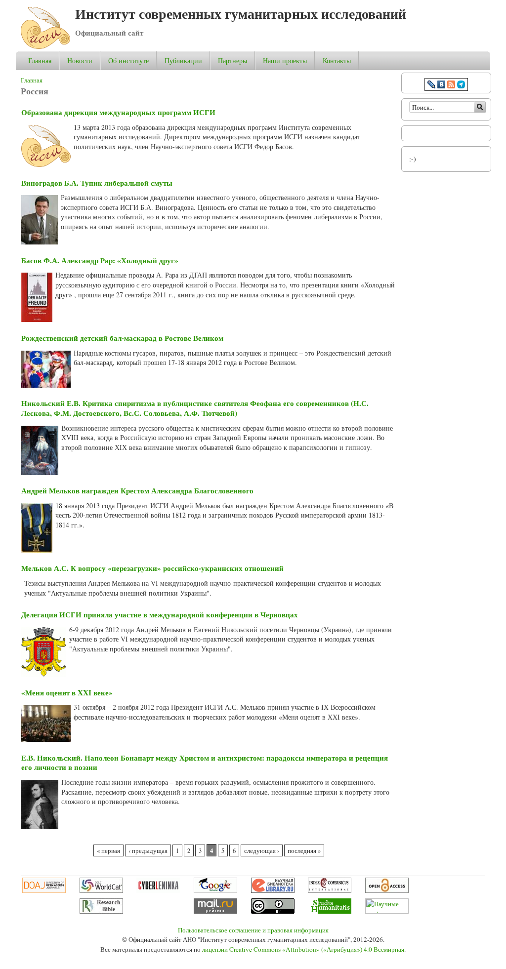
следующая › (261, 851)
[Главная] (45, 46)
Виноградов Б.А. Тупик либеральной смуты (96, 182)
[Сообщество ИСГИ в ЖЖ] (431, 85)
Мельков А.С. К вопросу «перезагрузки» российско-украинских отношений (152, 568)
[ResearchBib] (101, 911)
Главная (39, 60)
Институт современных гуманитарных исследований (240, 13)
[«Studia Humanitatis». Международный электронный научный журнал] (329, 911)
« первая (108, 851)
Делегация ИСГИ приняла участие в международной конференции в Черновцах (159, 614)
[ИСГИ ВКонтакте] (441, 85)
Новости (79, 60)
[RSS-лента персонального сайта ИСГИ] (451, 85)
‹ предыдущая (148, 851)
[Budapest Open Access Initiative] (387, 890)
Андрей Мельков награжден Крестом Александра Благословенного (137, 490)
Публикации (183, 60)
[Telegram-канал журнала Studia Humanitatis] (461, 85)
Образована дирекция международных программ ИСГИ (118, 112)
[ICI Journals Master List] (329, 890)
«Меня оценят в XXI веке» (67, 692)
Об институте (128, 61)
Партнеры (232, 60)
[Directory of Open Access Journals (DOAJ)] (44, 890)
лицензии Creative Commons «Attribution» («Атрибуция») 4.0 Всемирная (303, 949)
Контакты (337, 60)
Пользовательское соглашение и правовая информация (253, 930)
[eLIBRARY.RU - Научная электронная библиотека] (273, 890)
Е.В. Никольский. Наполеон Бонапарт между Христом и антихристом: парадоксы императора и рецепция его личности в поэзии (204, 762)
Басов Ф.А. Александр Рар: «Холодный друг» (99, 260)
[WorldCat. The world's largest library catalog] (101, 890)
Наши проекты (285, 61)
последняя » (304, 851)
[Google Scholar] (215, 890)
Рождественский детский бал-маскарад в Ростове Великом (122, 337)
